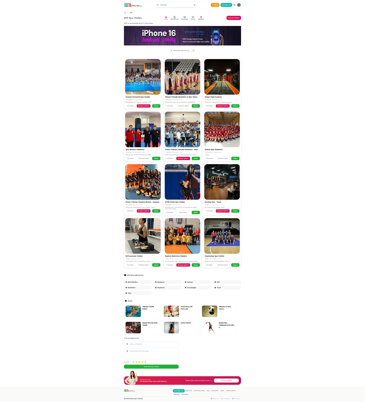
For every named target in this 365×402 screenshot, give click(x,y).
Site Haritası (184, 394)
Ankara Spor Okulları (199, 390)
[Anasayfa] (125, 12)
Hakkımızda (189, 390)
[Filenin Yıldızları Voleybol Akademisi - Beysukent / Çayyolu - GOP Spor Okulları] (182, 136)
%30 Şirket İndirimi (222, 265)
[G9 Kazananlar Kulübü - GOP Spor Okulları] (143, 242)
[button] (176, 5)
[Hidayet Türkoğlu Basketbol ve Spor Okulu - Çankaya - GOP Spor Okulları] (182, 83)
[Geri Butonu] (158, 76)
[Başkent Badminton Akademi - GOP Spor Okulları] (182, 242)
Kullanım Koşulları (231, 390)
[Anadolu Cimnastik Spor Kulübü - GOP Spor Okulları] (143, 83)
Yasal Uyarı (177, 394)
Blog (208, 390)
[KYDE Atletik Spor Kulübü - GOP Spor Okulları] (182, 189)
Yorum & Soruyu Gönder (151, 366)
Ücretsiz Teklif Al (143, 106)
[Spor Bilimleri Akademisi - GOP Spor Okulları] (143, 136)
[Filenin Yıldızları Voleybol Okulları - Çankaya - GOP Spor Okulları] (143, 189)
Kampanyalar (214, 390)
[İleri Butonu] (127, 76)
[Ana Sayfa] (133, 5)
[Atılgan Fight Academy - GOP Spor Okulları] (222, 83)
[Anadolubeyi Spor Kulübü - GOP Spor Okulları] (222, 242)
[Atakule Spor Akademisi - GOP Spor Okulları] (222, 136)
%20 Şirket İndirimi (183, 106)
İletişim (156, 106)
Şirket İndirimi (183, 212)
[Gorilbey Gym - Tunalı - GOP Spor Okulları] (222, 189)
